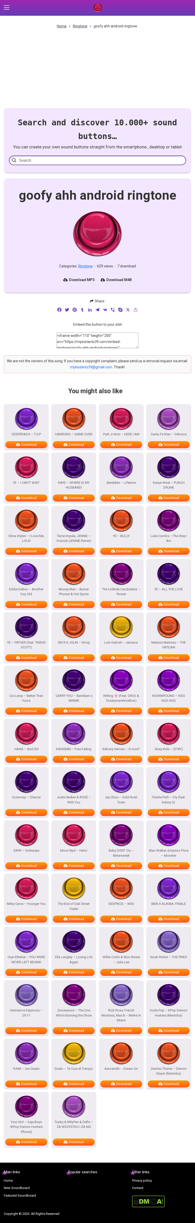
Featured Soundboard (20, 1195)
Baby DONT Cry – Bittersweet (121, 853)
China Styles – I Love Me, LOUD (26, 538)
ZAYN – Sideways (26, 850)
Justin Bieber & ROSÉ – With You (74, 799)
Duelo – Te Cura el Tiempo (74, 1069)
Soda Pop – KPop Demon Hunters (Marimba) (168, 1012)
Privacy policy (142, 1180)
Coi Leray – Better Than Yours (26, 698)
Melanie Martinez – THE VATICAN (168, 645)
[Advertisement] (97, 67)
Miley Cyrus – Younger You (26, 904)
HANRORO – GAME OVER (73, 434)
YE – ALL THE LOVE (168, 589)
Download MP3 (82, 280)
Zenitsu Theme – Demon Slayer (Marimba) (169, 1071)
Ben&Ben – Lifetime (121, 483)
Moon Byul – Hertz (73, 850)
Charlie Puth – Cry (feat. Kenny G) (169, 799)
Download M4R (119, 280)
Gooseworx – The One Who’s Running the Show (74, 1012)
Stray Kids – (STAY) (169, 749)
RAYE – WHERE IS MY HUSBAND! (73, 485)
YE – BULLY (121, 536)
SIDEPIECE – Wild (121, 904)
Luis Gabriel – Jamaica (121, 642)
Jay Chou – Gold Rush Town (121, 799)
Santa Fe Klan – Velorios (169, 434)
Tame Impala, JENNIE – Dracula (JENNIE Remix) (74, 538)
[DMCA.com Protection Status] (161, 1201)
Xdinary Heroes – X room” (121, 749)
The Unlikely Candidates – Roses (121, 591)
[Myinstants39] (97, 8)
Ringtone (80, 26)
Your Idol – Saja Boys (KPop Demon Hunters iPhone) (26, 1127)
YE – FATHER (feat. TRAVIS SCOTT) (26, 645)
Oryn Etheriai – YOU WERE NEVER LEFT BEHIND (26, 959)
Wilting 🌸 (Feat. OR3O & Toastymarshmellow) (121, 698)
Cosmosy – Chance (26, 797)
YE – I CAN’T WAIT (26, 483)
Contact (137, 1188)
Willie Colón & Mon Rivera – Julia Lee (121, 959)
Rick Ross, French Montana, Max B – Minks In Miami (121, 1015)
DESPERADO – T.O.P (26, 434)
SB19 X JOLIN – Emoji (74, 642)
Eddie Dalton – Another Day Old (26, 591)
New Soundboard (17, 1188)
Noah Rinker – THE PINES (168, 957)
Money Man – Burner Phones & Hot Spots (74, 591)
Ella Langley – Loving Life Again (73, 959)
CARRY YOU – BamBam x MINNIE (74, 698)
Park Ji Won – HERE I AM (121, 434)
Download (29, 444)
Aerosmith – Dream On (121, 1069)
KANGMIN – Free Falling (73, 749)
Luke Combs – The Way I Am (169, 538)
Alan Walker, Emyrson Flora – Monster (168, 853)
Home (62, 26)
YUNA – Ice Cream (26, 1069)
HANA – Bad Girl (26, 749)
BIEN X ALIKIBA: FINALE (168, 904)
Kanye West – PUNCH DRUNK (169, 485)
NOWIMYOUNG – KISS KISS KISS (168, 698)
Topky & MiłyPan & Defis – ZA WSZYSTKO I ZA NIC (74, 1124)
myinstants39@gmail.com (91, 367)
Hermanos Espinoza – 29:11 (26, 1012)
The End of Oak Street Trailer (74, 906)
